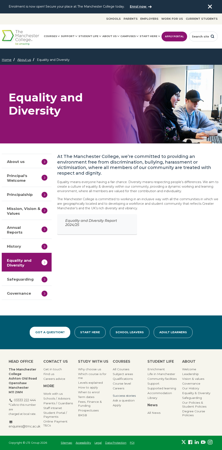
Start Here (90, 332)
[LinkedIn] (197, 442)
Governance (191, 383)
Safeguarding (192, 398)
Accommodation (159, 393)
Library (152, 398)
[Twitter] (183, 442)
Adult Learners (173, 332)
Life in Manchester (161, 374)
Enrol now (138, 6)
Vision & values (193, 378)
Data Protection (115, 442)
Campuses (128, 36)
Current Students (202, 18)
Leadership (190, 374)
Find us (48, 374)
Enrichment (156, 369)
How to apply (88, 387)
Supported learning (161, 388)
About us (24, 60)
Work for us (172, 18)
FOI (132, 442)
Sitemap (66, 442)
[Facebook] (190, 442)
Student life (88, 36)
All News (153, 412)
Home (6, 60)
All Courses (121, 369)
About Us (109, 36)
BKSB (82, 415)
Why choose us (89, 369)
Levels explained (90, 382)
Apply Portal (174, 36)
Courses (50, 36)
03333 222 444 (25, 400)
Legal (98, 442)
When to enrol (89, 392)
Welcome (189, 369)
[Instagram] (210, 442)
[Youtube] (203, 442)
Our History (190, 388)
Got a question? (50, 332)
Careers (118, 388)
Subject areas (123, 374)
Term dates (86, 397)
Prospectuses (88, 410)
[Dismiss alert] (209, 6)
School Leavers (130, 332)
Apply (117, 405)
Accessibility (83, 442)
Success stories (124, 395)
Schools (113, 18)
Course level (122, 383)
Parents (131, 18)
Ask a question (124, 400)
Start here (148, 36)
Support (68, 36)
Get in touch (52, 369)
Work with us (53, 393)
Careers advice (54, 378)
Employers (149, 18)
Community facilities (162, 378)
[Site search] (212, 36)
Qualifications (123, 378)
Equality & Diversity (196, 393)
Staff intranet (52, 408)
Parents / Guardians (58, 403)
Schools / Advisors (56, 398)
